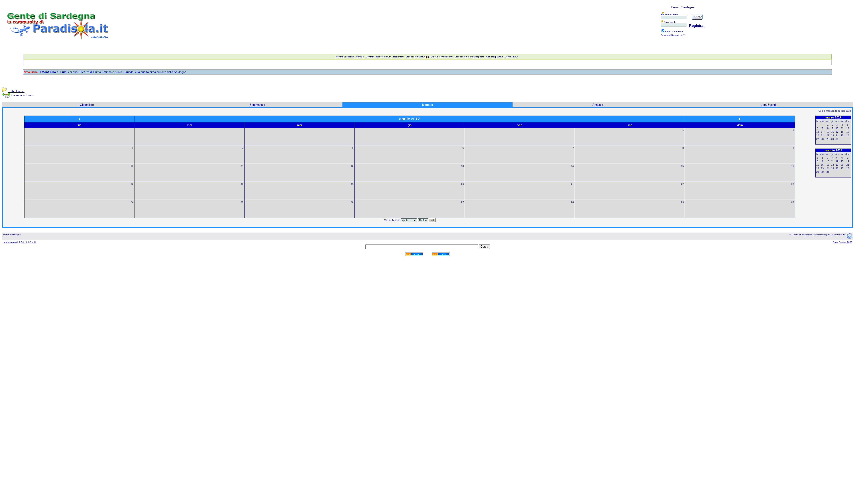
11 (242, 166)
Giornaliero (87, 104)
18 (242, 184)
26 (352, 202)
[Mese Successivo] (740, 119)
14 (572, 166)
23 (792, 184)
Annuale (597, 104)
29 (682, 202)
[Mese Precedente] (79, 119)
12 (352, 166)
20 (462, 184)
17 (132, 184)
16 (792, 166)
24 (132, 202)
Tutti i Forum (16, 91)
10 (132, 166)
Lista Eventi (768, 104)
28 (572, 202)
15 (682, 166)
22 (682, 184)
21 (572, 184)
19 (352, 184)
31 (837, 139)
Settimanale (257, 104)
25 (242, 202)
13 (462, 166)
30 (792, 202)
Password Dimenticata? (673, 35)
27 (462, 202)
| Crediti (32, 242)
